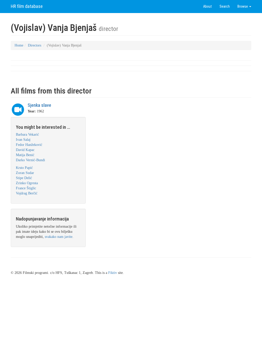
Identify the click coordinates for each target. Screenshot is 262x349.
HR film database (27, 6)
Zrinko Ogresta (27, 183)
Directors (34, 45)
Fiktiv (112, 273)
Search (225, 6)
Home (19, 45)
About (207, 6)
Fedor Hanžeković (29, 145)
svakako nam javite (58, 237)
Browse (243, 6)
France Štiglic (26, 188)
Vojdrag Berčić (26, 193)
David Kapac (25, 150)
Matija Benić (25, 155)
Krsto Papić (24, 168)
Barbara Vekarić (27, 134)
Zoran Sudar (25, 173)
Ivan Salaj (23, 140)
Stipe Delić (24, 178)
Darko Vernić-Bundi (30, 160)
